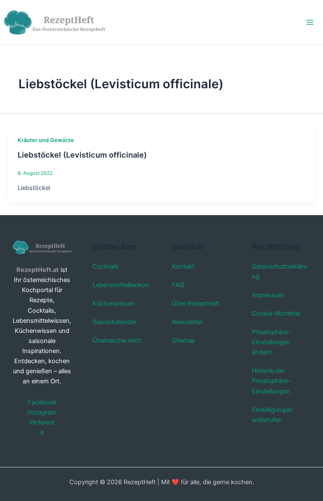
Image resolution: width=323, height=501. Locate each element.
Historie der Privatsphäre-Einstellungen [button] (271, 381)
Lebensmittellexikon (121, 285)
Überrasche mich (117, 340)
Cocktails (106, 266)
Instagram (41, 412)
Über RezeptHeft (196, 303)
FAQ (178, 285)
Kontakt (183, 266)
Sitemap (183, 340)
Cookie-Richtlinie (276, 313)
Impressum (268, 295)
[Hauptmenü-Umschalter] (310, 22)
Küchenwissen (114, 303)
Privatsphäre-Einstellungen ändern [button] (271, 342)
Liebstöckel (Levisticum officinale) (82, 154)
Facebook (42, 402)
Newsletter (187, 322)
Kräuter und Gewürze (46, 140)
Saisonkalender (114, 322)
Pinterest (42, 422)
